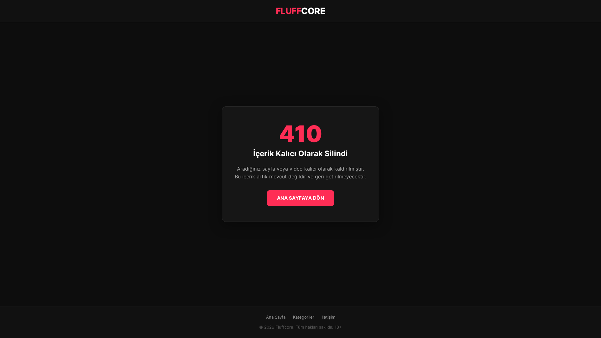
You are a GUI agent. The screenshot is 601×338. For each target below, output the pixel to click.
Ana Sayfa (275, 317)
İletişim (328, 317)
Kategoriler (303, 317)
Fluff (301, 11)
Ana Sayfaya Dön (300, 198)
